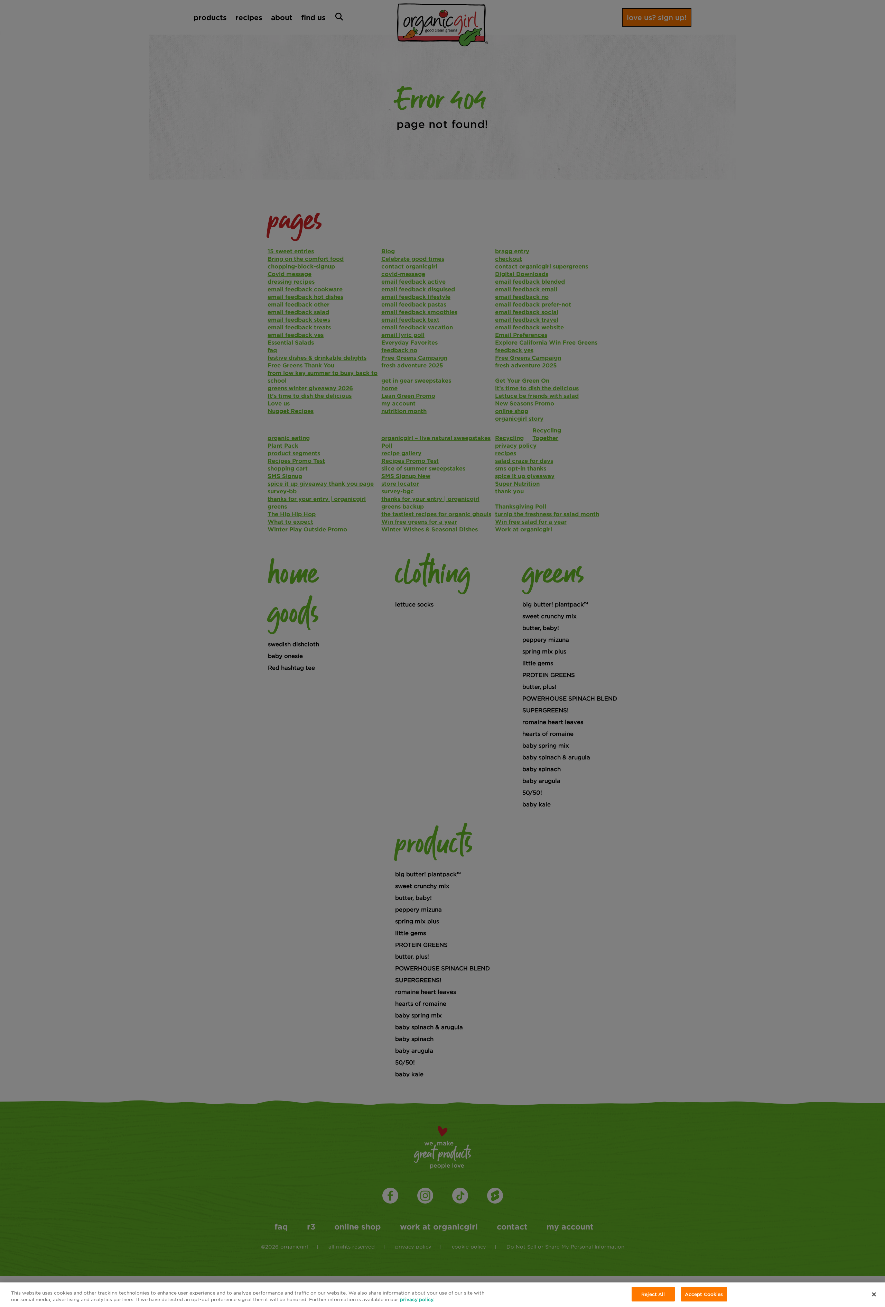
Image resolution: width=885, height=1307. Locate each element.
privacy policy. (417, 1300)
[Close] (874, 1294)
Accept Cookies (704, 1294)
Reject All (653, 1294)
